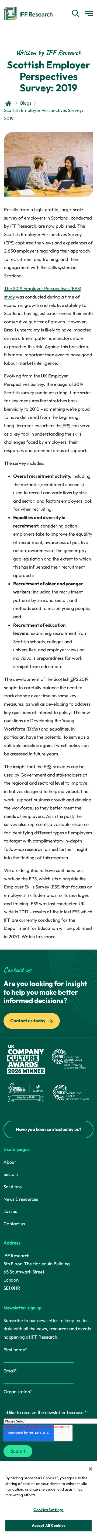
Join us (10, 1211)
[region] (48, 1498)
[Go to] (9, 103)
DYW (33, 729)
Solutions (13, 1186)
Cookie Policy (50, 1494)
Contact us (14, 1223)
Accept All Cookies (48, 1525)
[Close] (90, 1469)
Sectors (11, 1174)
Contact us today (28, 1020)
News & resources (21, 1199)
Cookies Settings (48, 1509)
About (10, 1162)
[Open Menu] (89, 13)
